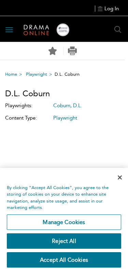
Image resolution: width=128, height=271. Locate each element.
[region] (64, 219)
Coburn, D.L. (67, 105)
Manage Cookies (64, 222)
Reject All (64, 241)
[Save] (52, 51)
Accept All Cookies (64, 260)
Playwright (36, 74)
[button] (72, 51)
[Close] (119, 177)
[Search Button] (117, 29)
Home (11, 74)
